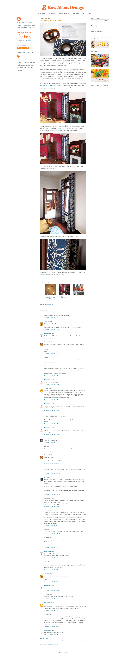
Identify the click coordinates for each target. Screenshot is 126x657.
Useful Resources (64, 13)
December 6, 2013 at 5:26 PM (51, 590)
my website (31, 27)
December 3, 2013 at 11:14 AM (51, 463)
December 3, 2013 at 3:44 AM (51, 451)
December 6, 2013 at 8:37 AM (51, 557)
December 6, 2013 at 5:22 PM (51, 581)
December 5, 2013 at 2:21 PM (51, 547)
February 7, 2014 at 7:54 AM (51, 634)
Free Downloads (52, 13)
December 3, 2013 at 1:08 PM (51, 506)
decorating (47, 304)
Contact (90, 13)
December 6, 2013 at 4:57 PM (51, 570)
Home (63, 641)
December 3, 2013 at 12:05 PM (52, 473)
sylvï (45, 477)
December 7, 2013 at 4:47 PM (51, 598)
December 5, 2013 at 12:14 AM (52, 533)
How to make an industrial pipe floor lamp (50, 297)
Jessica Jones (47, 333)
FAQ (83, 13)
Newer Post (43, 641)
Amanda (46, 388)
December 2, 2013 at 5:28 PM (51, 376)
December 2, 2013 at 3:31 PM (51, 353)
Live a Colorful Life (48, 438)
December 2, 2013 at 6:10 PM (51, 434)
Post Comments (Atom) (52, 644)
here (66, 80)
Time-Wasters (75, 13)
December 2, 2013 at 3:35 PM (51, 362)
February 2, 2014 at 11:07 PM (51, 626)
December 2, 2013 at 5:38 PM (51, 410)
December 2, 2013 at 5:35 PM (51, 400)
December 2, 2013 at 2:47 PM (51, 317)
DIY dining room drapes (50, 21)
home (51, 304)
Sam (45, 366)
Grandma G (47, 321)
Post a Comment (44, 638)
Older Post (83, 641)
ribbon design (100, 86)
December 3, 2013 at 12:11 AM (51, 442)
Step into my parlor (78, 296)
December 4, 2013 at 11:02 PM (51, 525)
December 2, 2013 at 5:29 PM (51, 384)
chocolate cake (48, 602)
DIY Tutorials (41, 13)
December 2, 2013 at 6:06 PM (51, 424)
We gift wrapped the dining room (64, 296)
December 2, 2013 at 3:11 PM (51, 329)
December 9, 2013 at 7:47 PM (51, 610)
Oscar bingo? (105, 38)
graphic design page (26, 52)
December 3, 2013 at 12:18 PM (52, 494)
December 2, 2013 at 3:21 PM (51, 338)
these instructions (46, 274)
